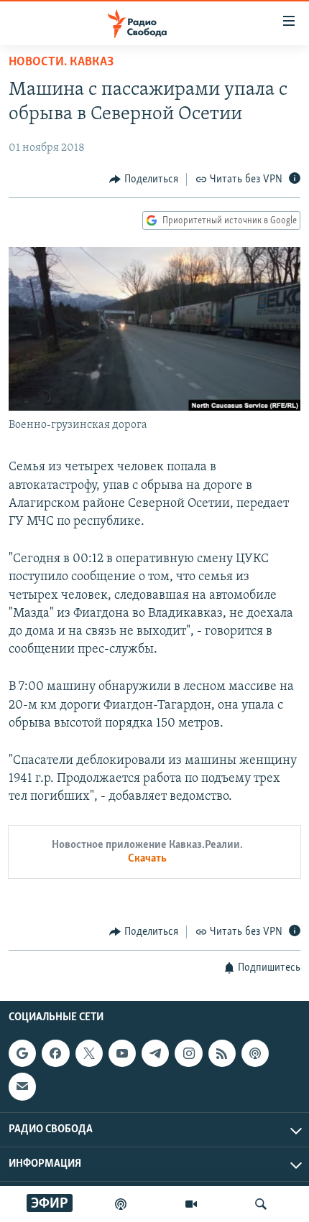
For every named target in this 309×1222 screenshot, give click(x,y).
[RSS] (222, 1053)
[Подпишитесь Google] (22, 1053)
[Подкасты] (255, 1053)
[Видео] (191, 1204)
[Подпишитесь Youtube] (122, 1053)
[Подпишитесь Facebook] (55, 1053)
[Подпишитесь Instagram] (188, 1053)
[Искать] (260, 1204)
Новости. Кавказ (61, 62)
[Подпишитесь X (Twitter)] (89, 1053)
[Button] (143, 179)
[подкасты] (120, 1204)
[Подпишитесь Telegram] (155, 1053)
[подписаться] (22, 1086)
